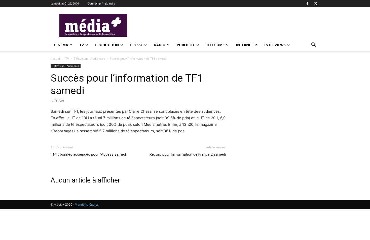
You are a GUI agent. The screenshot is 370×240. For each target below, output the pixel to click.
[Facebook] (307, 3)
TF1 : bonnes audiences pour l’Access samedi (89, 154)
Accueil (56, 58)
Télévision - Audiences (90, 58)
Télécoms (215, 44)
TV (82, 44)
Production (107, 44)
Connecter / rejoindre (101, 3)
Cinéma (61, 44)
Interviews (275, 44)
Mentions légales (87, 204)
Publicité (186, 44)
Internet (244, 44)
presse (136, 44)
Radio (159, 44)
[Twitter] (315, 3)
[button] (313, 45)
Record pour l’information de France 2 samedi (188, 154)
